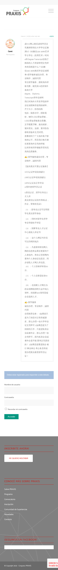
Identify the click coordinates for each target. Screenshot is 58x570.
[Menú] (49, 11)
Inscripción (8, 504)
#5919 (52, 36)
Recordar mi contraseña (17, 409)
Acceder (11, 417)
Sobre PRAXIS (10, 489)
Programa (8, 494)
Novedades (8, 514)
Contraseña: (9, 397)
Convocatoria (9, 499)
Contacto (8, 519)
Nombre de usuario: (12, 384)
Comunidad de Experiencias (15, 509)
